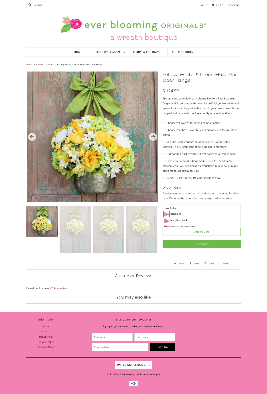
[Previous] (32, 137)
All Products (182, 51)
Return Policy (46, 336)
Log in (203, 4)
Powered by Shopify (150, 374)
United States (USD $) (132, 364)
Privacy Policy (46, 342)
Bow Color (170, 208)
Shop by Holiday (147, 51)
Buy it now (202, 244)
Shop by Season (109, 51)
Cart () (218, 4)
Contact (46, 331)
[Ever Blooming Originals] (133, 29)
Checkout (233, 4)
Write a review (59, 288)
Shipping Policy (46, 347)
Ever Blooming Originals (127, 374)
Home (79, 51)
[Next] (153, 137)
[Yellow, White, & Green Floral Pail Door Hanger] (92, 137)
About (46, 326)
